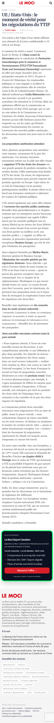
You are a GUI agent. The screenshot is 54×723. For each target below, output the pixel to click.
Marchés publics (40, 692)
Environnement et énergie (35, 673)
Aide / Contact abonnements (12, 708)
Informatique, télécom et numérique (16, 677)
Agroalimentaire (9, 665)
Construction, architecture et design (16, 669)
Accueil (4, 10)
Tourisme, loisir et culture (12, 685)
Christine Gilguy (10, 30)
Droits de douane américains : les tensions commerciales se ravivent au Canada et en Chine (27, 652)
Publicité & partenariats (33, 708)
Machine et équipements (41, 677)
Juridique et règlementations (13, 692)
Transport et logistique (29, 681)
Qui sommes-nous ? (9, 711)
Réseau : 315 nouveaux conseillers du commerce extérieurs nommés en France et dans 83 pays (26, 645)
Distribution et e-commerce (13, 673)
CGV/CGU (36, 711)
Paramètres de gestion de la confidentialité (17, 716)
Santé (29, 692)
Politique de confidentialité (11, 713)
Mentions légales (24, 711)
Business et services (10, 681)
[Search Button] (50, 3)
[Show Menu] (3, 3)
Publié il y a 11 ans (26, 30)
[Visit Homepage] (27, 2)
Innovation (29, 685)
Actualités (12, 10)
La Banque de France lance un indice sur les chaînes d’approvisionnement (24, 638)
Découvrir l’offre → (27, 570)
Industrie (21, 665)
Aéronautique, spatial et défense (15, 688)
